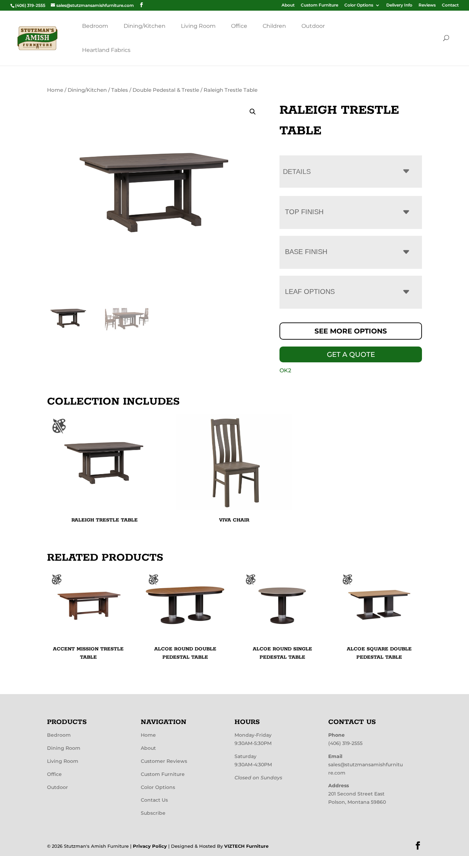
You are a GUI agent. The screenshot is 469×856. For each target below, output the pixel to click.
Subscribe (153, 813)
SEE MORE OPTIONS (350, 331)
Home (55, 90)
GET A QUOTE (351, 354)
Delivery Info (399, 5)
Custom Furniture (319, 5)
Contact (450, 5)
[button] (253, 112)
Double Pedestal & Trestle (166, 90)
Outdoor (313, 26)
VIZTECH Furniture (246, 846)
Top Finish (304, 212)
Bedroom (95, 26)
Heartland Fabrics (106, 50)
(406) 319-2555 (345, 743)
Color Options (358, 5)
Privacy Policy (150, 846)
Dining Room (63, 748)
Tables (119, 90)
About (288, 5)
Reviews (427, 5)
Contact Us (154, 800)
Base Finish (306, 251)
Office (239, 26)
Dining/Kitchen (144, 26)
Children (274, 26)
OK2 (285, 370)
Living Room (198, 26)
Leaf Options (310, 291)
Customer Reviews (164, 761)
